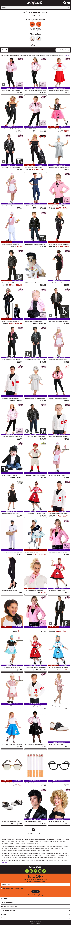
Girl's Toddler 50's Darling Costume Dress (35, 667)
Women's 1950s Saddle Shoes (56, 744)
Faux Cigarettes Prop (30, 782)
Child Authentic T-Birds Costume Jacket (35, 359)
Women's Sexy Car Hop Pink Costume (58, 706)
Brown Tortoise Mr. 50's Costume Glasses (12, 782)
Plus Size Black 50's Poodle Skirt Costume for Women (35, 744)
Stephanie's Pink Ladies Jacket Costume (58, 398)
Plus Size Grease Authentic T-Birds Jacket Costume (59, 629)
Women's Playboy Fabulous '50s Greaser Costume (59, 244)
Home (5, 899)
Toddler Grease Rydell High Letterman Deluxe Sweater (58, 436)
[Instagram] (35, 871)
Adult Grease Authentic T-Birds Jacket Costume (58, 321)
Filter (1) (4, 50)
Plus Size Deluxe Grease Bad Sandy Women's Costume (34, 167)
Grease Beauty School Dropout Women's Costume (58, 167)
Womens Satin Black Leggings (9, 590)
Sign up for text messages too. (13, 888)
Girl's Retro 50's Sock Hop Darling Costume (57, 590)
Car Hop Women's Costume (8, 205)
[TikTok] (44, 871)
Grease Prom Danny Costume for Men (11, 359)
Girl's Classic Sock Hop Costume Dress (58, 128)
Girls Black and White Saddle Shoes (11, 821)
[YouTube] (39, 871)
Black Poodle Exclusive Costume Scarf (11, 629)
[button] (68, 3)
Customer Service (8, 910)
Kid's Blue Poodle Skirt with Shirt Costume (12, 744)
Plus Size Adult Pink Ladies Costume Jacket (11, 90)
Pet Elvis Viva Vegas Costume (32, 282)
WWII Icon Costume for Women (33, 205)
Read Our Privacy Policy (35, 895)
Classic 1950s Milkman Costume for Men (12, 552)
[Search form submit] (68, 7)
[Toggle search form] (64, 3)
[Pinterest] (31, 871)
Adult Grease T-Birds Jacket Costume (11, 167)
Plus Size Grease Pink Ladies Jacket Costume (57, 552)
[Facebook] (27, 871)
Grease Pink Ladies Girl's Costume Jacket (12, 436)
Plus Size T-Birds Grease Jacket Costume (35, 436)
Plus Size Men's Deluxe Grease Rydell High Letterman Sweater (58, 513)
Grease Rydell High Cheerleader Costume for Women (59, 90)
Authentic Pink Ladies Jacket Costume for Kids (59, 205)
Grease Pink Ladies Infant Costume (33, 321)
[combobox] (34, 7)
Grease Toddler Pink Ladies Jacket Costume (33, 128)
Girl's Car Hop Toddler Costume (9, 706)
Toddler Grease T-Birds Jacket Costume (35, 244)
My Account (8, 903)
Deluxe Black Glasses (54, 782)
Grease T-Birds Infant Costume (9, 475)
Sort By (62, 50)
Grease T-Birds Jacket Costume (9, 282)
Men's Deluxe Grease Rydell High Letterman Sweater (10, 398)
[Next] (42, 829)
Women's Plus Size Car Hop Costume (58, 359)
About (3, 914)
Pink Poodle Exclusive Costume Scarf (34, 590)
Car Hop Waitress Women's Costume (11, 667)
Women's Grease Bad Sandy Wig (57, 821)
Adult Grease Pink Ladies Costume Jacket (35, 90)
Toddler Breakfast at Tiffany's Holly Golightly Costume (10, 513)
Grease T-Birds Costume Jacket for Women (10, 321)
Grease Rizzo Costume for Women (57, 282)
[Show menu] (2, 3)
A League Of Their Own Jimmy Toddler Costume (34, 475)
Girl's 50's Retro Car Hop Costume (57, 475)
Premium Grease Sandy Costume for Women (10, 128)
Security (4, 918)
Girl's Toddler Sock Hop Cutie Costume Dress (58, 667)
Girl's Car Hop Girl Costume (32, 552)
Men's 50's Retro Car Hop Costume (10, 244)
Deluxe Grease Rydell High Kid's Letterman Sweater (33, 706)
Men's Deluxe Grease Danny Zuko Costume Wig (33, 821)
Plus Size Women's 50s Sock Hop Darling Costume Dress (35, 513)
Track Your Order (10, 906)
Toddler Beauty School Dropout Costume (35, 398)
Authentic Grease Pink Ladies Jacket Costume (34, 629)
